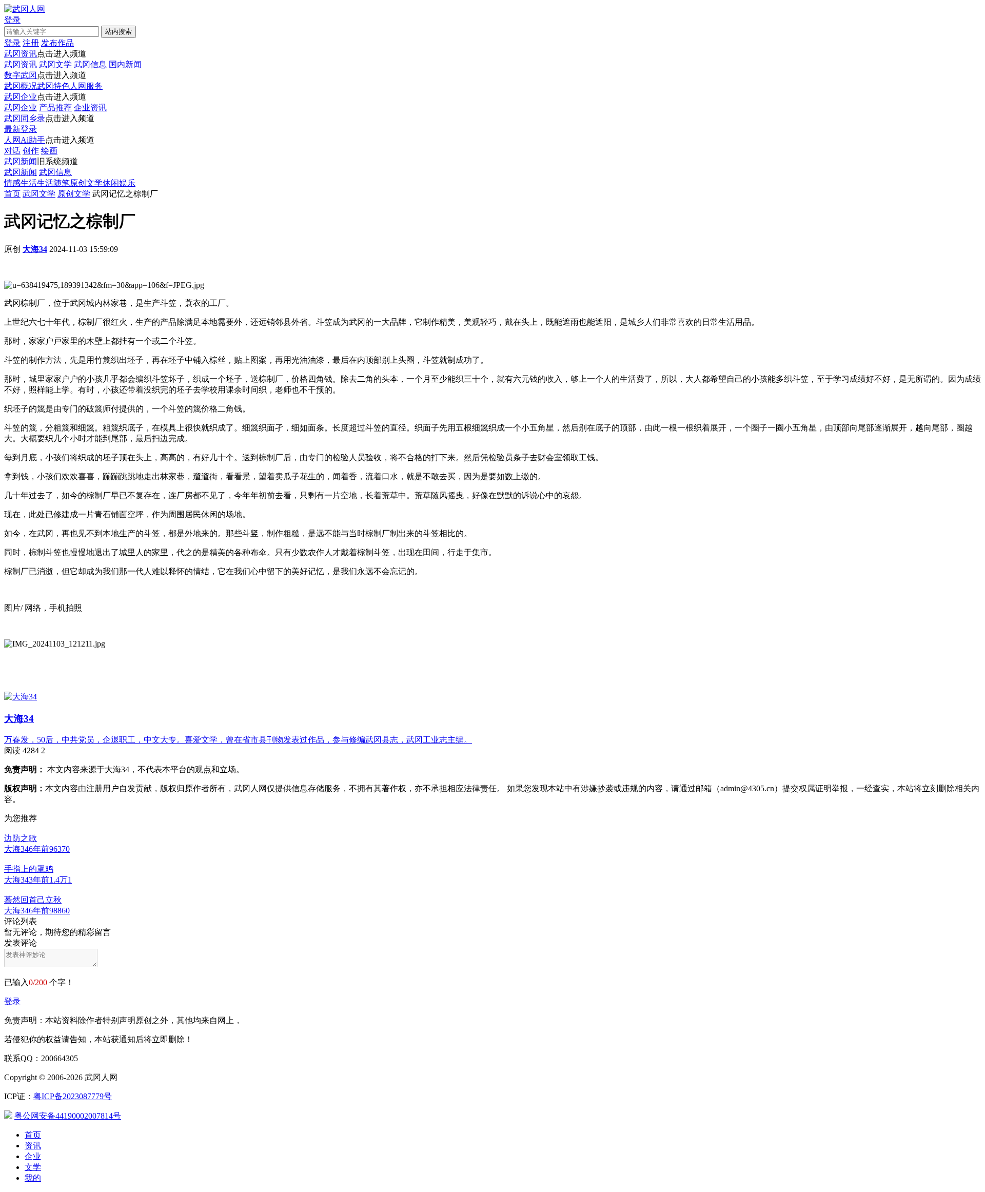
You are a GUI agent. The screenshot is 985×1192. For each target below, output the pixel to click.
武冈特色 (53, 86)
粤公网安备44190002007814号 (67, 1115)
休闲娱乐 (119, 183)
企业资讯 (90, 107)
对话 (12, 150)
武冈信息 (90, 64)
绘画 (49, 150)
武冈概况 (20, 86)
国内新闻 (125, 64)
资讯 (33, 1145)
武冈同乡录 (24, 118)
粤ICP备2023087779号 (72, 1096)
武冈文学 (55, 64)
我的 (33, 1178)
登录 (12, 1001)
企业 (33, 1156)
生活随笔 (53, 183)
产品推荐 (55, 107)
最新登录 (20, 129)
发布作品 (57, 42)
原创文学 (86, 183)
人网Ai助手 (24, 139)
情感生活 (20, 183)
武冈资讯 (20, 53)
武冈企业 (20, 96)
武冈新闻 (20, 161)
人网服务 (86, 86)
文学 (33, 1167)
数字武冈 (20, 75)
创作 (31, 150)
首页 (12, 193)
